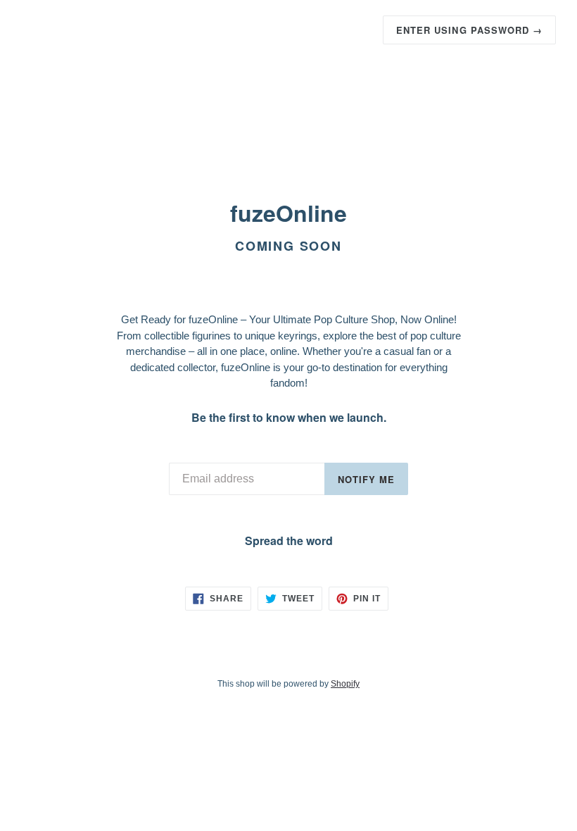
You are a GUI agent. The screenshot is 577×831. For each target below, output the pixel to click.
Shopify (345, 684)
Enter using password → (469, 30)
